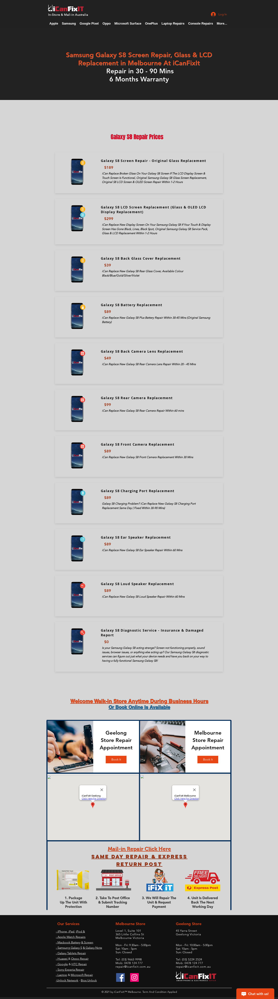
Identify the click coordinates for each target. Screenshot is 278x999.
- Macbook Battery (68, 942)
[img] (70, 747)
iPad (71, 931)
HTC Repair (79, 964)
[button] (200, 23)
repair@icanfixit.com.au (133, 966)
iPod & (80, 931)
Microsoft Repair (82, 975)
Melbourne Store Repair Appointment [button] (207, 740)
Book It (116, 759)
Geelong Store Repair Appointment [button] (116, 740)
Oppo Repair (80, 958)
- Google (62, 964)
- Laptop (61, 975)
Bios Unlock (89, 980)
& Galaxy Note (92, 947)
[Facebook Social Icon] (120, 977)
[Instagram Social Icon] (134, 977)
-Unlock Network (67, 980)
